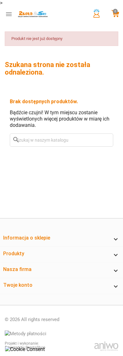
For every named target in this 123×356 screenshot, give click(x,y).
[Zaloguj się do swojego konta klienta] (96, 17)
